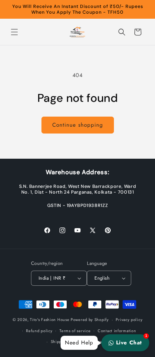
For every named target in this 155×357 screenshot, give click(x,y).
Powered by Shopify (90, 319)
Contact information (117, 331)
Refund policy (39, 331)
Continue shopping (77, 125)
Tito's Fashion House (49, 319)
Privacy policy (129, 319)
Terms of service (74, 331)
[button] (14, 32)
